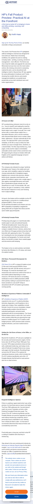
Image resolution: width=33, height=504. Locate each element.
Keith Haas (16, 34)
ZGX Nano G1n (6, 264)
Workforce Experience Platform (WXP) (16, 299)
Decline (16, 496)
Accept (16, 491)
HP (21, 51)
